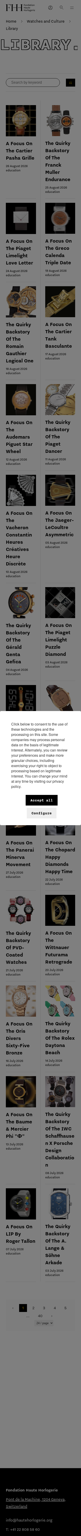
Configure (42, 813)
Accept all (41, 800)
